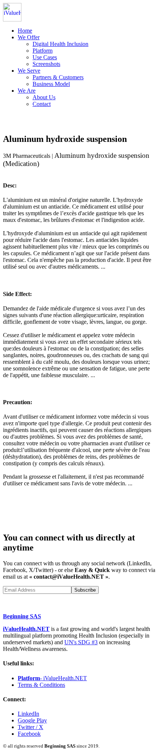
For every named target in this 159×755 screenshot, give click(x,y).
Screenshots (46, 64)
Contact (42, 104)
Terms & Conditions (41, 685)
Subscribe (85, 590)
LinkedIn (28, 714)
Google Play (32, 720)
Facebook (29, 734)
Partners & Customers (58, 77)
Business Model (51, 84)
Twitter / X (30, 727)
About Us (44, 97)
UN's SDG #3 (81, 642)
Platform (43, 50)
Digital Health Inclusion (60, 44)
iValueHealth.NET (26, 629)
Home (25, 30)
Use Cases (45, 57)
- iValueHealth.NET (52, 678)
